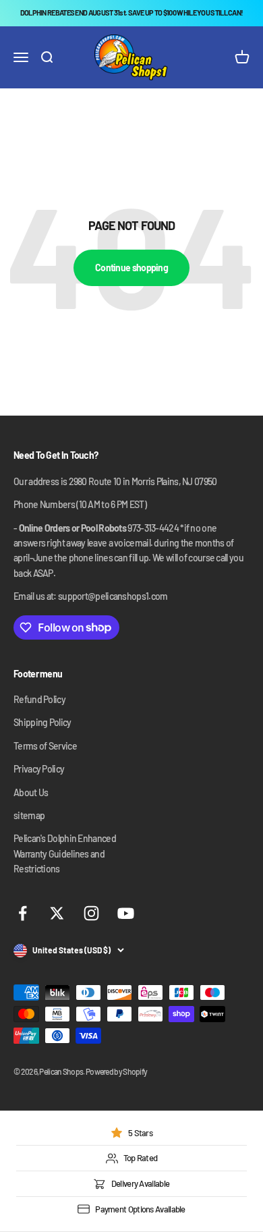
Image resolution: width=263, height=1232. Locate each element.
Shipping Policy (42, 722)
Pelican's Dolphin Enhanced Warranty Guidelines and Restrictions (64, 853)
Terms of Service (45, 746)
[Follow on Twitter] (57, 913)
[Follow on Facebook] (22, 913)
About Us (30, 792)
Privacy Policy (38, 769)
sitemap (29, 815)
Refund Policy (39, 699)
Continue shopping (131, 267)
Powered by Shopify (116, 1071)
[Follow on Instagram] (91, 913)
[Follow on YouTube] (126, 913)
